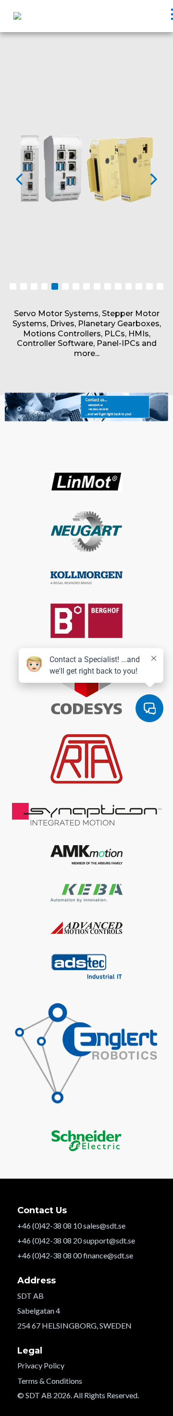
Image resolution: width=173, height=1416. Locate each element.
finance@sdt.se (108, 1255)
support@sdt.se (109, 1240)
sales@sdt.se (104, 1225)
